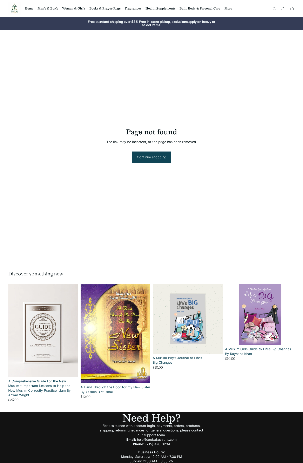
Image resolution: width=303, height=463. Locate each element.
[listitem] (228, 8)
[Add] (71, 371)
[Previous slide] (87, 333)
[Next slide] (144, 333)
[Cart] (291, 8)
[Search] (274, 8)
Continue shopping (151, 157)
